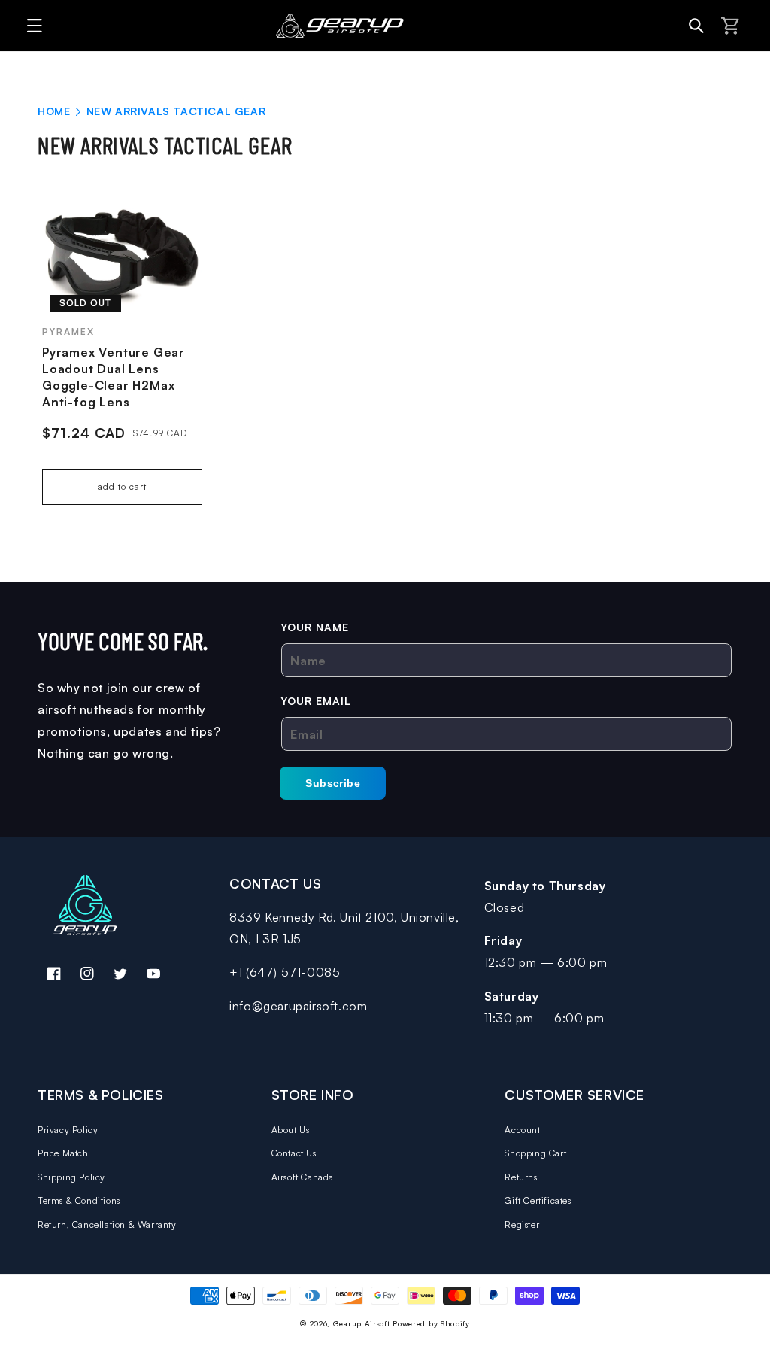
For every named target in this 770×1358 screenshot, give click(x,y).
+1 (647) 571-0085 (284, 972)
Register (522, 1224)
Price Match (63, 1153)
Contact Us (294, 1153)
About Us (290, 1129)
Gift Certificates (538, 1200)
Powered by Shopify (431, 1323)
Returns (521, 1177)
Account (522, 1129)
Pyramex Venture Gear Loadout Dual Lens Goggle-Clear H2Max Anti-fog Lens (113, 377)
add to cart (122, 486)
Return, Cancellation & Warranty (107, 1224)
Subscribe (332, 783)
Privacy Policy (68, 1129)
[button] (30, 25)
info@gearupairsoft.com (298, 1005)
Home (54, 111)
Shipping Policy (71, 1177)
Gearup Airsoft (361, 1323)
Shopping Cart (535, 1153)
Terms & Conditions (79, 1200)
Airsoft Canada (302, 1177)
